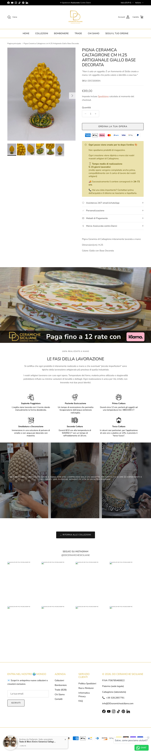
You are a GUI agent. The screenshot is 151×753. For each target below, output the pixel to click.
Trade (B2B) (61, 689)
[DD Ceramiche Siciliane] (75, 17)
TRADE (78, 33)
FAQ (80, 700)
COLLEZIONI (41, 33)
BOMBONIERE (61, 33)
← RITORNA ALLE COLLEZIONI (75, 534)
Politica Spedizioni (87, 683)
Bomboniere (61, 685)
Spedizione (103, 96)
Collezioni (59, 680)
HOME (26, 33)
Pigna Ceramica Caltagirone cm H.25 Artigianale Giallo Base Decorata (51, 43)
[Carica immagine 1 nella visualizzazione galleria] (41, 94)
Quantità (86, 107)
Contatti (58, 699)
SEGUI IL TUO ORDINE (116, 33)
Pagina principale (14, 43)
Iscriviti (16, 703)
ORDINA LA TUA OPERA (112, 126)
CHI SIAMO (93, 33)
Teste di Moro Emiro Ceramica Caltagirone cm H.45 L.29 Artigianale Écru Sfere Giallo (37, 741)
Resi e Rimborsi (85, 688)
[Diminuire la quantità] (84, 113)
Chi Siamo (60, 694)
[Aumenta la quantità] (96, 113)
